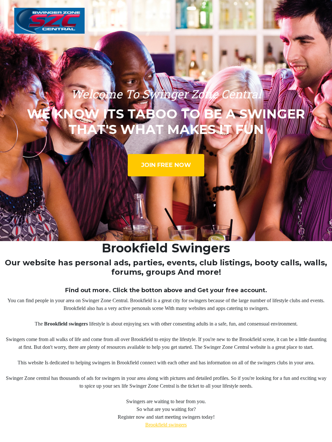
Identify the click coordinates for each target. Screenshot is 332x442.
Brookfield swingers (166, 424)
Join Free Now (166, 165)
